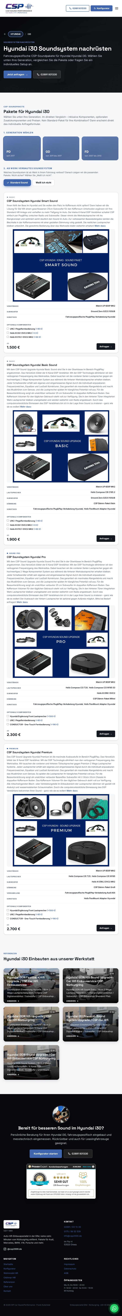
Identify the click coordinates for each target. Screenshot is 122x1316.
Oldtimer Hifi (10, 1277)
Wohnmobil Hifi (11, 1273)
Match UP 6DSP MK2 (105, 306)
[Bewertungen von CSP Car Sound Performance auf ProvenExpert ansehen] (61, 1181)
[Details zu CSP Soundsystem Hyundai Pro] (61, 642)
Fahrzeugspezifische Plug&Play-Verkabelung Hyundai (90, 317)
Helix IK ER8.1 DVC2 (106, 693)
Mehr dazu (100, 225)
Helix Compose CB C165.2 (103, 492)
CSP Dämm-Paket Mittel (104, 698)
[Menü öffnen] (117, 8)
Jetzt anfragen (17, 74)
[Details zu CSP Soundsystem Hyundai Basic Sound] (61, 446)
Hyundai (16, 34)
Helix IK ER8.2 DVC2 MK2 (103, 881)
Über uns (8, 1286)
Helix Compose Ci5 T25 (80, 876)
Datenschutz (70, 1268)
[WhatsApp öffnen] (114, 1308)
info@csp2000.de (73, 1236)
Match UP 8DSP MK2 (105, 682)
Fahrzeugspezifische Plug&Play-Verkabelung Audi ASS (90, 892)
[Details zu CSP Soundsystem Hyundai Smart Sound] (61, 265)
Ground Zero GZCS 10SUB (103, 311)
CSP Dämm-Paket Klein (104, 503)
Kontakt (7, 1291)
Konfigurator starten (46, 1153)
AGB (66, 1273)
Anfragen (106, 346)
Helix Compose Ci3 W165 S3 (102, 687)
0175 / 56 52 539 (72, 1231)
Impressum (69, 1264)
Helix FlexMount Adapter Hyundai (99, 509)
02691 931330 (49, 74)
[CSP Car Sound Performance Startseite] (20, 8)
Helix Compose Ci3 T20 (77, 687)
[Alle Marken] (5, 34)
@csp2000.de (14, 1249)
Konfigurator (103, 8)
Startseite (8, 1264)
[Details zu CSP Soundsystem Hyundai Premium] (61, 830)
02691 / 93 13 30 (72, 1227)
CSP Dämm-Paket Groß (104, 887)
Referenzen (9, 1282)
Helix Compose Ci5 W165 (103, 876)
